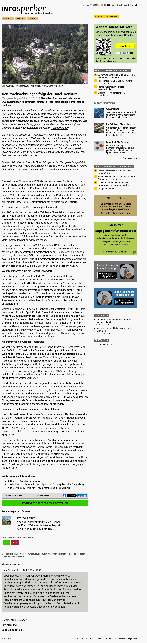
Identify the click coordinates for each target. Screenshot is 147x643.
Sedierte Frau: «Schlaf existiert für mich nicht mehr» (114, 329)
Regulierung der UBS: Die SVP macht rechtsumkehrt (115, 82)
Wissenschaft (112, 108)
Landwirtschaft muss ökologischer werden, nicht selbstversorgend (114, 183)
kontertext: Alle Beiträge (117, 142)
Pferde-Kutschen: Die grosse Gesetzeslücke (111, 88)
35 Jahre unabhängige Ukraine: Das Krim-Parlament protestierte (117, 76)
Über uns (20, 18)
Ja (6, 542)
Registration (122, 5)
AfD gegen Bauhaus (107, 188)
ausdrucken (43, 495)
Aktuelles (8, 18)
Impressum (132, 638)
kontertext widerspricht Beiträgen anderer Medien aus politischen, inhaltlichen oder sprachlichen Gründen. (120, 149)
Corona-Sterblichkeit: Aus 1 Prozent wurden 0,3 (114, 172)
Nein (15, 542)
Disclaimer (122, 638)
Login (113, 5)
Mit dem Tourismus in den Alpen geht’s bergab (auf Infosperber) (47, 484)
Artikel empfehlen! (14, 495)
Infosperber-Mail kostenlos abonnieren (91, 638)
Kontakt (112, 638)
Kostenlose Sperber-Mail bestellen (45, 503)
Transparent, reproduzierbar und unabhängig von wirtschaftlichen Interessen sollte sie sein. (121, 114)
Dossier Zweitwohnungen (25, 481)
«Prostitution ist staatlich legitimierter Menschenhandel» (114, 321)
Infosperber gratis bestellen (106, 16)
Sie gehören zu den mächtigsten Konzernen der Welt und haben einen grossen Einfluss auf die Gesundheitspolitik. (121, 131)
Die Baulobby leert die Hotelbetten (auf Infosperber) (40, 488)
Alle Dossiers (129, 158)
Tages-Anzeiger (59, 127)
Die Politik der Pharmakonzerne (121, 124)
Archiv (130, 5)
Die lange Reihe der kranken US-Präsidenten (112, 94)
